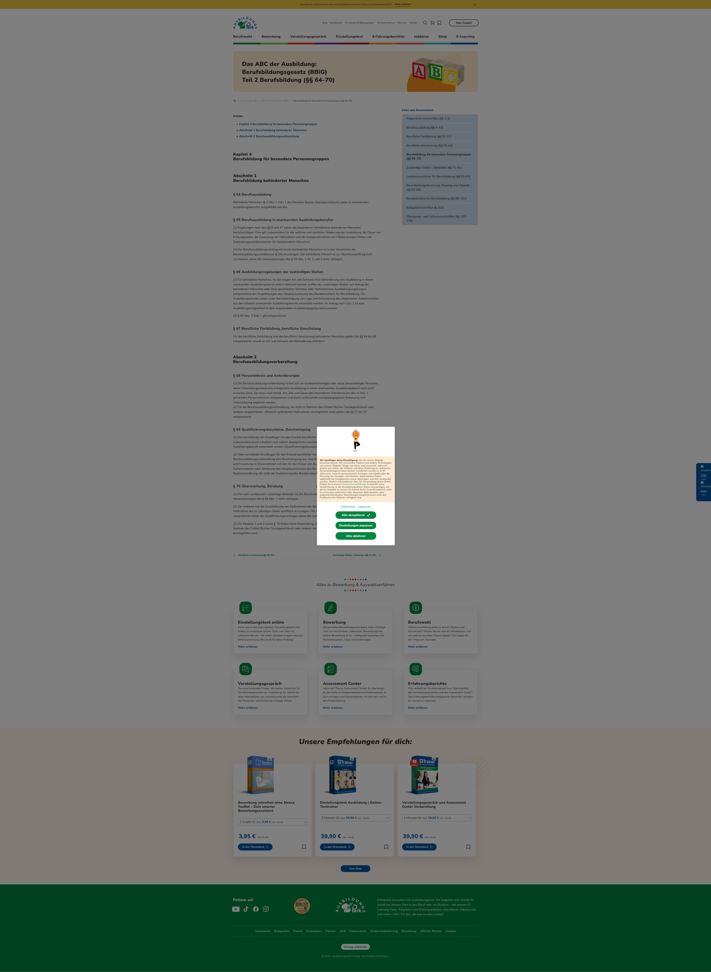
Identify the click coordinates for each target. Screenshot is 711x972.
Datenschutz (348, 506)
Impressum (364, 506)
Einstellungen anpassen (356, 525)
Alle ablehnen (356, 536)
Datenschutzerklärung (354, 484)
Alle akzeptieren (353, 515)
